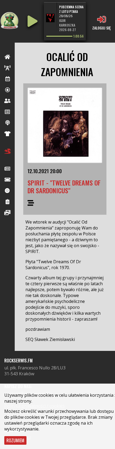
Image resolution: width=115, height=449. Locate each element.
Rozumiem (15, 440)
